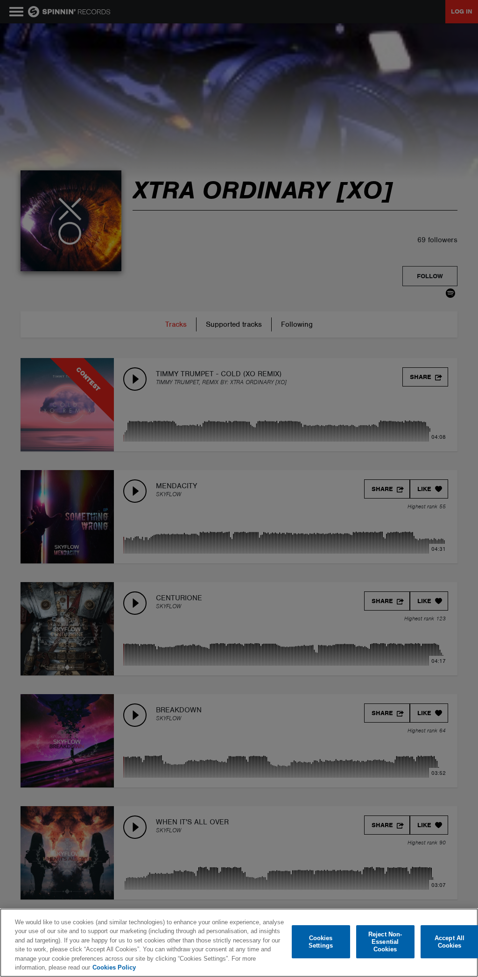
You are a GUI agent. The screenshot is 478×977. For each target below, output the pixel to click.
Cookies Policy (114, 967)
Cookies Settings (321, 942)
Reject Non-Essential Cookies (385, 942)
